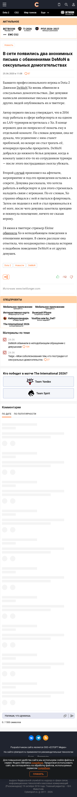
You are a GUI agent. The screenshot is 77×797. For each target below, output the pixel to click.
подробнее (37, 762)
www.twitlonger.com (28, 288)
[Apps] (59, 4)
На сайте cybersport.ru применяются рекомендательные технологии (38, 752)
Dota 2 (6, 12)
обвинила (10, 233)
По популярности (25, 414)
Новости (19, 265)
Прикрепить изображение (65, 716)
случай (19, 173)
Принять (38, 774)
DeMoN (31, 265)
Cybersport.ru (31, 792)
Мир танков (30, 12)
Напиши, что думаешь (18, 715)
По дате (6, 414)
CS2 (17, 12)
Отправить (72, 716)
